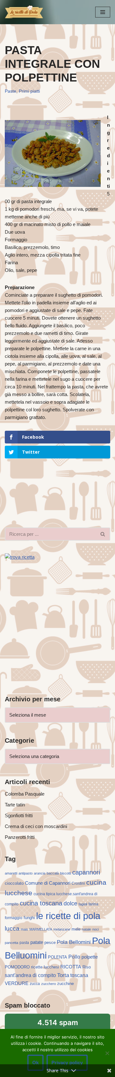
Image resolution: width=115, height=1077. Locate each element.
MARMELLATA (40, 929)
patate (36, 942)
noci (95, 929)
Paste (10, 91)
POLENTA (57, 957)
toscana (79, 975)
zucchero (48, 984)
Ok (35, 1062)
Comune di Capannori (47, 883)
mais (24, 929)
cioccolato (14, 883)
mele (76, 929)
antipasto (26, 873)
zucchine (65, 983)
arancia (39, 873)
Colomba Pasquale (24, 794)
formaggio (13, 918)
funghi (29, 917)
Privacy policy (67, 1062)
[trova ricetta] (19, 557)
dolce (70, 903)
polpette (89, 957)
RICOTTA (70, 966)
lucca (12, 928)
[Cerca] (103, 534)
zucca (35, 983)
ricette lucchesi (45, 967)
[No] (107, 1053)
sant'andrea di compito (30, 975)
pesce (50, 942)
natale (86, 929)
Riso (86, 967)
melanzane (61, 929)
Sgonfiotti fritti (19, 815)
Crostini (78, 883)
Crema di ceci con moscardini (36, 826)
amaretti (11, 873)
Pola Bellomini (74, 942)
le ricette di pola (68, 915)
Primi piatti (29, 91)
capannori (86, 872)
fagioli (83, 904)
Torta (63, 975)
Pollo (74, 957)
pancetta (11, 943)
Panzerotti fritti (19, 837)
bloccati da (57, 1026)
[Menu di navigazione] (102, 12)
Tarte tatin (15, 804)
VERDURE (16, 983)
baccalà (53, 873)
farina (93, 904)
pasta (24, 942)
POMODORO (17, 967)
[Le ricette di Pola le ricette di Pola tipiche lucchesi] (24, 12)
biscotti (65, 873)
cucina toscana (41, 903)
